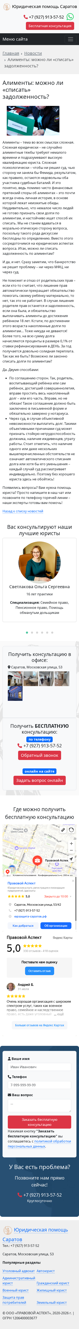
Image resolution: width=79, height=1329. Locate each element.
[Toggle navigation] (70, 39)
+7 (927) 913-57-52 (46, 17)
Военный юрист (16, 1290)
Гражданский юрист (53, 1283)
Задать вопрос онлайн (39, 780)
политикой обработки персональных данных (39, 1144)
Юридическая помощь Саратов (44, 6)
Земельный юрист (52, 1302)
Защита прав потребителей (14, 1300)
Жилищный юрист (52, 1290)
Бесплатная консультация (50, 26)
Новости (33, 53)
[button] (26, 633)
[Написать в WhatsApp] (70, 17)
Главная (11, 53)
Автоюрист (46, 1271)
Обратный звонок (39, 755)
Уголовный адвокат (19, 1271)
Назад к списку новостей (23, 511)
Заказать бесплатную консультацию (39, 1122)
